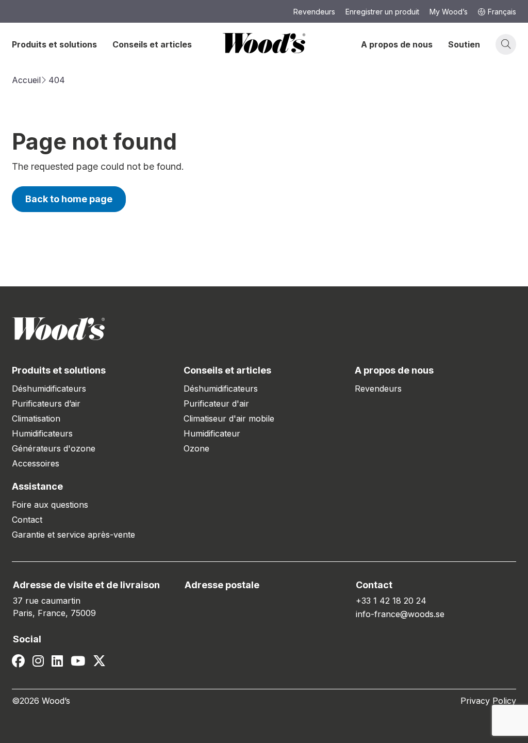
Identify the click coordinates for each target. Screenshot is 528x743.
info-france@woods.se (400, 614)
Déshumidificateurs (49, 388)
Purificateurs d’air (46, 403)
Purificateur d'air (216, 403)
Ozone (196, 448)
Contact (27, 519)
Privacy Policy (488, 701)
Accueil (26, 80)
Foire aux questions (50, 504)
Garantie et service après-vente (73, 534)
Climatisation (36, 418)
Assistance (37, 486)
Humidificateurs (42, 433)
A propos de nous (397, 44)
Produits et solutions (54, 44)
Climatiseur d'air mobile (229, 418)
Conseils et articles (152, 44)
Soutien (464, 44)
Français (502, 11)
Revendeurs (378, 388)
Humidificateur (212, 433)
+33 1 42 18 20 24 (391, 600)
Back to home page (68, 198)
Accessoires (35, 463)
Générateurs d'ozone (53, 448)
